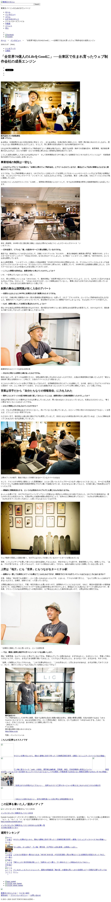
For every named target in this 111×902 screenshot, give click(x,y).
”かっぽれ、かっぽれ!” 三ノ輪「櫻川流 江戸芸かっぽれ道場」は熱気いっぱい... (45, 847)
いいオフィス (10, 48)
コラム (7, 17)
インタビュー (10, 14)
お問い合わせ (35, 895)
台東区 (7, 51)
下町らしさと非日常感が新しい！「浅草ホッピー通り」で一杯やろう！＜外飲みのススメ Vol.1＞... (51, 862)
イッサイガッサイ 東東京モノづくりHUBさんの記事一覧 (23, 825)
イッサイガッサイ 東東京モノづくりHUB (17, 813)
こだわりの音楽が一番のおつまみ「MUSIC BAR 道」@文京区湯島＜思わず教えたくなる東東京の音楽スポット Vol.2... (59, 855)
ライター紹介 (24, 893)
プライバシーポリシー (19, 895)
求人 (7, 28)
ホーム (7, 12)
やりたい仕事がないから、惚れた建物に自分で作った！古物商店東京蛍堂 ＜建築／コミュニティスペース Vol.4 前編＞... (59, 839)
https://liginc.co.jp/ (11, 731)
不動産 (7, 24)
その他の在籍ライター (9, 828)
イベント (8, 26)
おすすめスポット (12, 19)
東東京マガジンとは (8, 893)
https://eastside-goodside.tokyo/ (11, 821)
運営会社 (4, 895)
